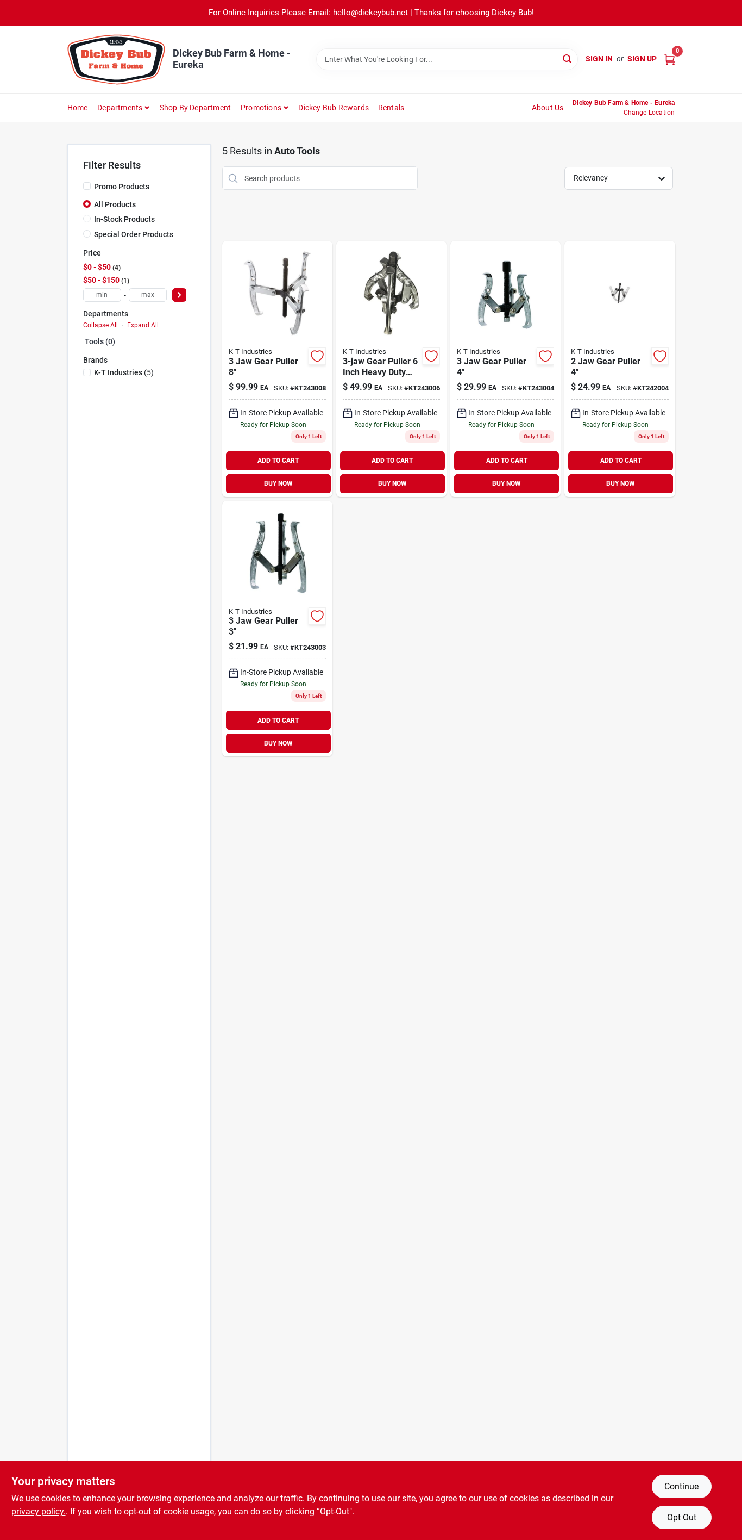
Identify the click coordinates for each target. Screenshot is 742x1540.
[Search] (568, 58)
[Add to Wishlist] (317, 356)
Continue (681, 1486)
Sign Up (642, 58)
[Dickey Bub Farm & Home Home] (116, 59)
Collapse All (100, 325)
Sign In (599, 58)
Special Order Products (133, 234)
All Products (115, 204)
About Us (548, 107)
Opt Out (681, 1517)
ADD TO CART (278, 460)
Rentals (391, 107)
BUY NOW (278, 483)
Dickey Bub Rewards (333, 107)
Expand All (143, 325)
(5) (124, 372)
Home (77, 107)
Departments (119, 107)
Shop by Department (195, 107)
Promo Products (121, 186)
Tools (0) (100, 341)
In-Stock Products (124, 219)
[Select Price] (179, 295)
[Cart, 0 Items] (669, 59)
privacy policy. (38, 1511)
